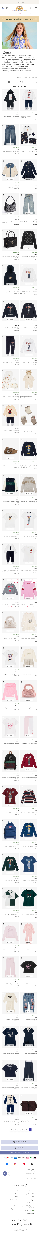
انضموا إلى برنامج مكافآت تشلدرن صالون (19, 1153)
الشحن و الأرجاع (30, 1191)
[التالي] (8, 1129)
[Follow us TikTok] (32, 1164)
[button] (32, 8)
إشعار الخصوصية (14, 1197)
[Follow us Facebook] (7, 1164)
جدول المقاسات (30, 1203)
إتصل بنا (32, 1197)
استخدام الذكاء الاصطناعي (12, 1200)
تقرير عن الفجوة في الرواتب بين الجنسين (28, 1206)
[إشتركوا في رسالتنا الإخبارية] (5, 1173)
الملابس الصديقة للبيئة (18, 1185)
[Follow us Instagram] (15, 1164)
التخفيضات (18, 14)
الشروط (16, 1203)
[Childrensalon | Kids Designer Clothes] (20, 7)
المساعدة (16, 1206)
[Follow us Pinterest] (24, 1164)
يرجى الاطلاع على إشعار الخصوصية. (29, 1178)
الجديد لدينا (29, 14)
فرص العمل (15, 1194)
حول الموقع (31, 1200)
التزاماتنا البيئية (30, 1213)
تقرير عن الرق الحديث (13, 1209)
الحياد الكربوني (29, 1210)
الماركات (9, 14)
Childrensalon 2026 (19, 1231)
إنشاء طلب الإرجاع (30, 1194)
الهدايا (17, 1191)
